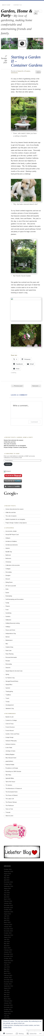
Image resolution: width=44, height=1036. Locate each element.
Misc (7, 643)
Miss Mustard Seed (11, 757)
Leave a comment (38, 72)
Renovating (9, 664)
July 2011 (6, 1015)
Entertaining (9, 596)
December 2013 (8, 954)
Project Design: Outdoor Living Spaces (15, 447)
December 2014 (8, 928)
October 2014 (8, 933)
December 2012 (8, 979)
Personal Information (11, 657)
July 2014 (6, 939)
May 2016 (6, 894)
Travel (7, 698)
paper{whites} (9, 761)
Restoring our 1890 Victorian (13, 771)
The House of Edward (11, 795)
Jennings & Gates (10, 751)
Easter (7, 592)
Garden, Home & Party (16, 13)
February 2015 (8, 924)
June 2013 (7, 967)
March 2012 (7, 998)
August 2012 (7, 988)
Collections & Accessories (13, 565)
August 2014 (7, 937)
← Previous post (17, 386)
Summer (8, 688)
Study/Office (9, 684)
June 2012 (7, 992)
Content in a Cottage (11, 720)
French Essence (10, 727)
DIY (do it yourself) (11, 585)
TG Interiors (9, 785)
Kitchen (8, 637)
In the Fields (9, 747)
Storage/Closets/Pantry (12, 681)
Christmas (8, 562)
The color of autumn (10, 443)
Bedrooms (8, 558)
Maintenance (9, 640)
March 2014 (7, 947)
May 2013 (6, 969)
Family (7, 602)
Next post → (36, 386)
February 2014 (8, 950)
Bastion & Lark (10, 717)
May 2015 (6, 918)
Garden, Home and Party (12, 734)
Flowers (27, 71)
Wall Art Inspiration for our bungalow (15, 445)
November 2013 (8, 956)
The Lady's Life (10, 798)
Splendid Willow (10, 778)
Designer (8, 575)
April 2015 (6, 920)
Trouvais (8, 812)
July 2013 (6, 965)
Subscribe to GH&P (12, 453)
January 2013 (8, 977)
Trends (7, 701)
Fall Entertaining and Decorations (15, 599)
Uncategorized (10, 705)
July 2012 (6, 990)
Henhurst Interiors (10, 744)
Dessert (8, 579)
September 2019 (8, 871)
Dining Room (9, 582)
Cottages (8, 568)
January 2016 (8, 903)
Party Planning (9, 654)
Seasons (8, 667)
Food (7, 609)
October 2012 (8, 984)
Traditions (8, 694)
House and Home (10, 630)
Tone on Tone (9, 809)
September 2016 (8, 886)
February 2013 (8, 975)
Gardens (8, 616)
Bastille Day (9, 551)
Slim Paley (8, 774)
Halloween (8, 619)
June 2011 (7, 1018)
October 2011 (7, 1009)
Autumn (8, 548)
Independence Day (11, 633)
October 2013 (8, 958)
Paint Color (9, 650)
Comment (34, 422)
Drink (7, 589)
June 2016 (7, 892)
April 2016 (6, 897)
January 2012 (8, 1003)
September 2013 (8, 960)
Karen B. (20, 71)
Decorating (9, 572)
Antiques (8, 538)
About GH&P (6, 5)
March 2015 (7, 922)
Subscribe (8, 464)
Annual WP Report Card (12, 534)
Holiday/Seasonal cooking (13, 623)
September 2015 (8, 911)
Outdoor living (9, 647)
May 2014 (6, 943)
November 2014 (8, 931)
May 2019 (6, 877)
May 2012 (6, 994)
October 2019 (8, 869)
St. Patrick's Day (10, 677)
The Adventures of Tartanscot (14, 788)
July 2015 (6, 916)
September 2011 (8, 1011)
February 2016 (8, 901)
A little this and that (10, 442)
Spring (7, 674)
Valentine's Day (10, 708)
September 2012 (8, 986)
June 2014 (7, 941)
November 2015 (8, 907)
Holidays (8, 626)
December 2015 (8, 905)
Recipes (8, 660)
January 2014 (8, 952)
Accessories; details (11, 531)
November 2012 (8, 981)
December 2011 (8, 1005)
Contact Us (18, 5)
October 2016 (8, 884)
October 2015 (8, 909)
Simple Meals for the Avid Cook (14, 671)
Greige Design (9, 737)
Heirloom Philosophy (11, 740)
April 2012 (6, 996)
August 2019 (7, 873)
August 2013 (7, 962)
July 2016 (6, 890)
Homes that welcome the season (13, 440)
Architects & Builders (11, 541)
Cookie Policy (7, 1027)
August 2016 (7, 888)
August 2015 (7, 914)
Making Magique (10, 754)
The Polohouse (10, 805)
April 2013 (6, 971)
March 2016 (7, 899)
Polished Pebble (10, 764)
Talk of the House (10, 781)
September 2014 (8, 935)
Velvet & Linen (9, 815)
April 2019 (6, 880)
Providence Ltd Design (12, 768)
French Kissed (10, 730)
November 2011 (8, 1007)
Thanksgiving (9, 691)
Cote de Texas (10, 723)
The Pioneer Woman (11, 802)
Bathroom (8, 555)
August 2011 (7, 1013)
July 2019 (6, 875)
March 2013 (7, 973)
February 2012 (8, 1001)
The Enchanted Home (11, 791)
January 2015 (8, 926)
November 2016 (8, 882)
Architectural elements (12, 545)
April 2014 (6, 945)
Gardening (14, 73)
